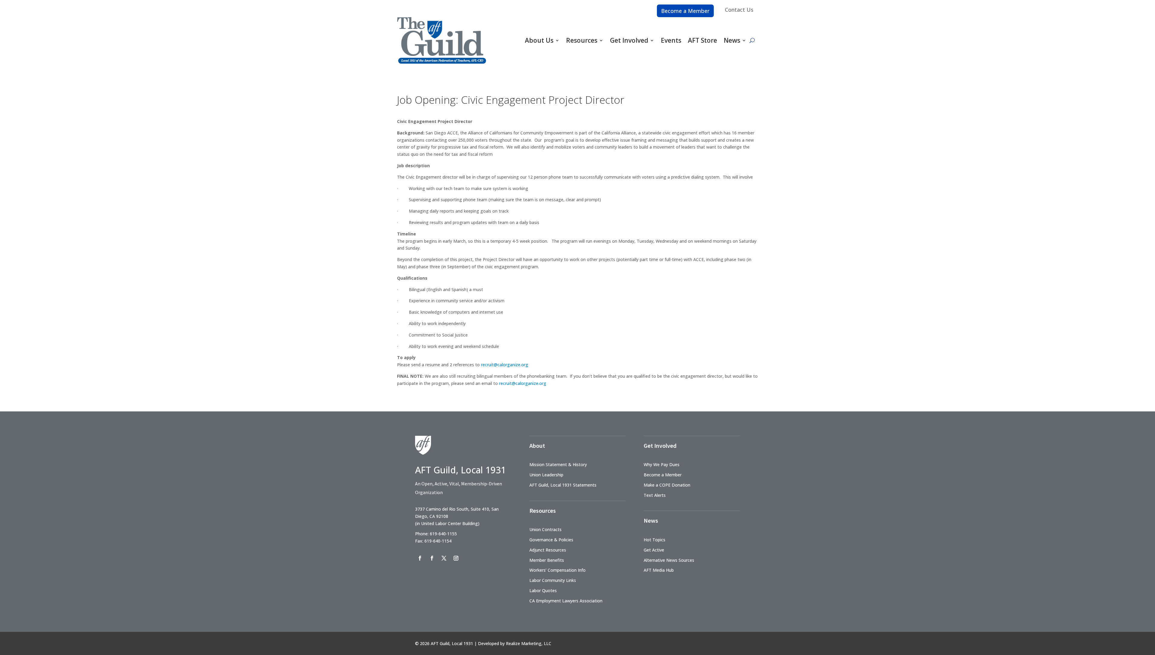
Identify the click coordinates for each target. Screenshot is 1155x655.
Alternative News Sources (669, 560)
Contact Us (739, 9)
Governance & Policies (551, 540)
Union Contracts (545, 529)
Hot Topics (654, 540)
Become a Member (685, 10)
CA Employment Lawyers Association (565, 601)
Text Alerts (655, 495)
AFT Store (702, 40)
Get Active (654, 550)
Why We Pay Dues (661, 464)
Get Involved (629, 40)
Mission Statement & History (558, 464)
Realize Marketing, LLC (528, 643)
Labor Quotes (543, 590)
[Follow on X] (444, 558)
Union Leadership (546, 475)
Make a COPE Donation (667, 485)
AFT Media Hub (659, 570)
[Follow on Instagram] (456, 558)
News (732, 40)
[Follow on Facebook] (420, 558)
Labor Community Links (552, 580)
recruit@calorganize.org (504, 364)
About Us (539, 40)
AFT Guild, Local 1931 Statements (562, 485)
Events (671, 40)
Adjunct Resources (547, 550)
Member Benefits (546, 560)
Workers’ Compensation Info (557, 570)
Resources (581, 40)
